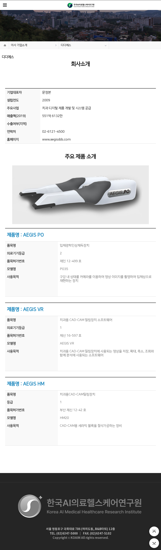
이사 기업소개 (19, 45)
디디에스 (66, 45)
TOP (154, 531)
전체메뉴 (5, 5)
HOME (5, 45)
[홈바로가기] (81, 5)
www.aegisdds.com (56, 139)
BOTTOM (154, 543)
